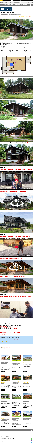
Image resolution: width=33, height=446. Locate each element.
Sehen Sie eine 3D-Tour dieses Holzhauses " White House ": (13, 191)
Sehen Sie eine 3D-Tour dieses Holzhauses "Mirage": (12, 258)
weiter (3, 371)
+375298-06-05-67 (3, 332)
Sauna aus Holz (10, 352)
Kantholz (8, 51)
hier (28, 142)
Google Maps (15, 328)
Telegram (11, 2)
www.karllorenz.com (7, 327)
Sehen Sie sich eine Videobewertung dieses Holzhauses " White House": (16, 169)
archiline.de (2, 441)
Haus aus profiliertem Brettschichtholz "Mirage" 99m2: (13, 276)
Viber (9, 2)
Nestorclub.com (12, 443)
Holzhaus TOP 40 (19, 2)
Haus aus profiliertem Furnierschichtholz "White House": (13, 211)
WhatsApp (7, 2)
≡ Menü (1, 0)
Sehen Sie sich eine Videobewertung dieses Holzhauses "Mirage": (15, 236)
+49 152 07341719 (3, 2)
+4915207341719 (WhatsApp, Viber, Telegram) (11, 339)
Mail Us (15, 2)
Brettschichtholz (3, 51)
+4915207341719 (3, 326)
